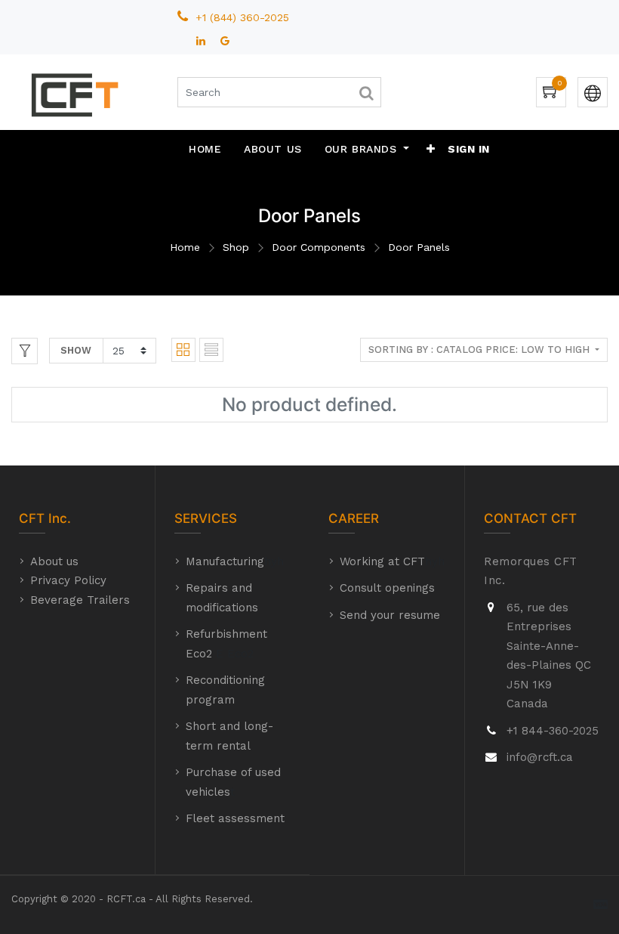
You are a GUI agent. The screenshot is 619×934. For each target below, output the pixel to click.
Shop (236, 247)
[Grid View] (183, 350)
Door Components (318, 247)
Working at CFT (382, 561)
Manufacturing (225, 561)
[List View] (211, 350)
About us (54, 561)
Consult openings (387, 588)
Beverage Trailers (80, 600)
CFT (32, 518)
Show (75, 350)
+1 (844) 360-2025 (244, 17)
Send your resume (390, 615)
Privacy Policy (68, 580)
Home (185, 247)
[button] (431, 149)
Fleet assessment (235, 818)
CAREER (353, 518)
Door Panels (419, 247)
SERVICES (205, 518)
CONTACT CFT (530, 518)
